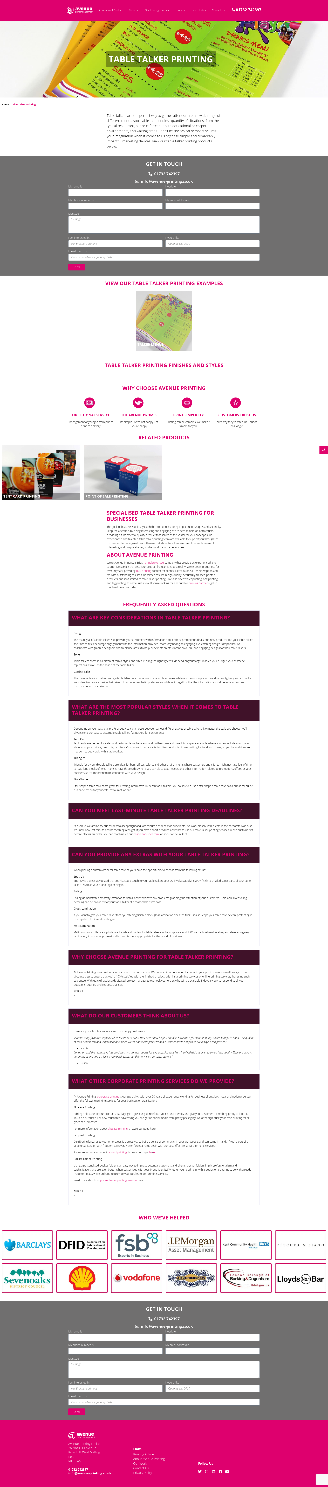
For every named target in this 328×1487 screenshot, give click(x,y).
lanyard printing (117, 1152)
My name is (75, 186)
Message (73, 213)
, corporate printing (107, 1096)
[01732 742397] (150, 174)
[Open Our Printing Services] (171, 10)
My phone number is (80, 200)
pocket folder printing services (118, 1180)
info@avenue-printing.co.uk (167, 181)
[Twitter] (199, 1471)
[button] (164, 618)
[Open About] (137, 10)
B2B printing (143, 571)
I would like (172, 238)
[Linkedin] (213, 1471)
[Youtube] (227, 1471)
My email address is (177, 200)
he (150, 1152)
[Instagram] (206, 1471)
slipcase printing (118, 1128)
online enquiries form (146, 834)
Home (5, 104)
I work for (171, 186)
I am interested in (79, 238)
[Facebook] (220, 1471)
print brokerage (154, 562)
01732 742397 (167, 173)
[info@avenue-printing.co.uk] (137, 181)
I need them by (77, 251)
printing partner (198, 583)
